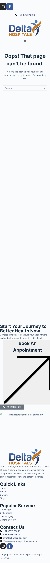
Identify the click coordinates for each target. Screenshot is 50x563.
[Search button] (44, 88)
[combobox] (22, 88)
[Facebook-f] (9, 6)
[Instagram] (3, 6)
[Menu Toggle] (25, 41)
